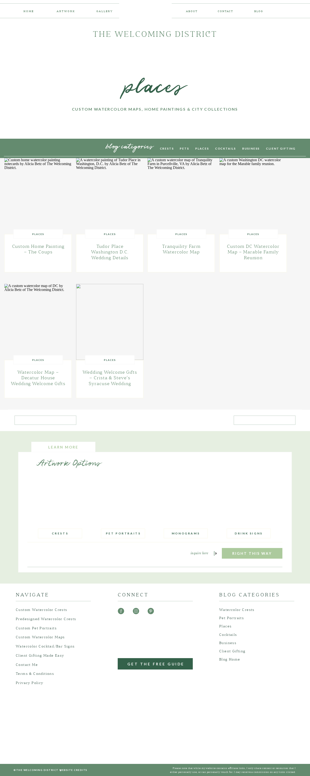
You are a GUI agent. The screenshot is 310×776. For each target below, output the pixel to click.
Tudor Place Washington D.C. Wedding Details (110, 252)
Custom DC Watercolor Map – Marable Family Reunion (253, 252)
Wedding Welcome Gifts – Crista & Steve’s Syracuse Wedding (110, 378)
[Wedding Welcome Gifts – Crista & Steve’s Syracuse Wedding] (109, 322)
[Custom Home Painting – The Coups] (38, 196)
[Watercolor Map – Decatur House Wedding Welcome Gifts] (38, 322)
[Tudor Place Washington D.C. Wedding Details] (109, 196)
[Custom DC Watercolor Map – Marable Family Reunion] (253, 196)
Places (38, 234)
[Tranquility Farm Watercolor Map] (181, 196)
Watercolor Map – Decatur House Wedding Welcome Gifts (38, 378)
